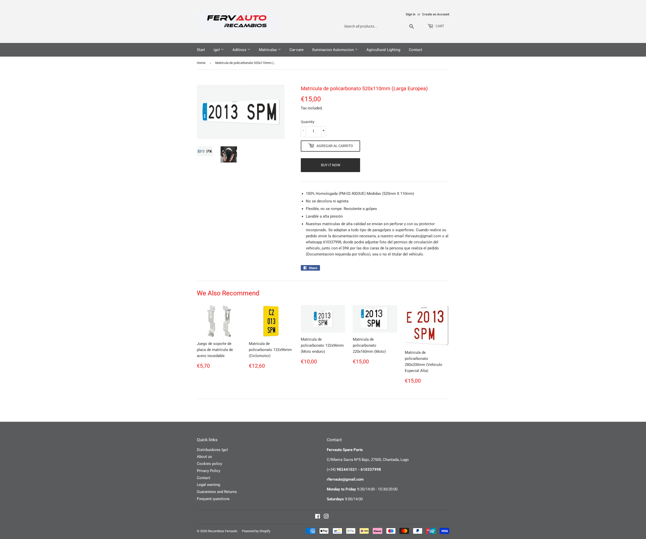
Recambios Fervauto (222, 531)
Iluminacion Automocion (333, 50)
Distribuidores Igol (212, 450)
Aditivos (239, 50)
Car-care (296, 50)
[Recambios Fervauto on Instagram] (326, 517)
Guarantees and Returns (217, 491)
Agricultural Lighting (383, 50)
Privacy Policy (208, 470)
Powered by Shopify (256, 531)
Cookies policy (209, 463)
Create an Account (435, 14)
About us (204, 456)
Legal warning (208, 484)
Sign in (410, 14)
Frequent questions (213, 499)
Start (201, 50)
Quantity (307, 122)
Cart (439, 26)
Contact (415, 50)
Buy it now (330, 165)
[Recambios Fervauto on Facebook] (317, 517)
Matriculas (268, 50)
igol (217, 50)
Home (201, 63)
